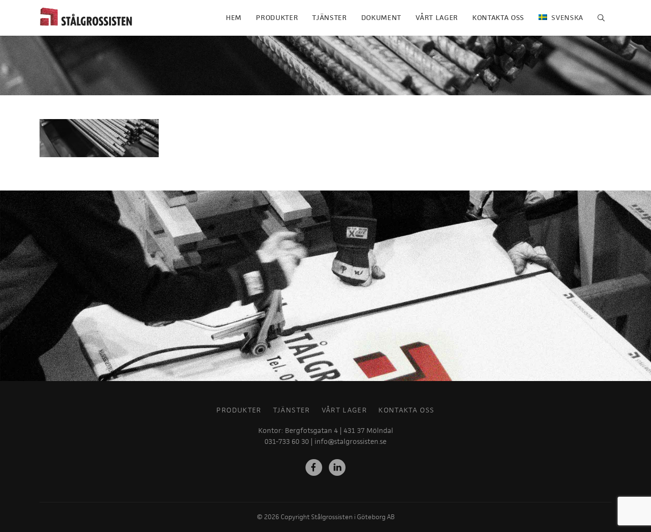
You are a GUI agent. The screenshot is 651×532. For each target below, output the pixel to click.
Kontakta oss (498, 17)
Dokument (381, 17)
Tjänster (329, 17)
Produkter (277, 17)
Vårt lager (437, 17)
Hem (234, 17)
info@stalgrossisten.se (351, 441)
